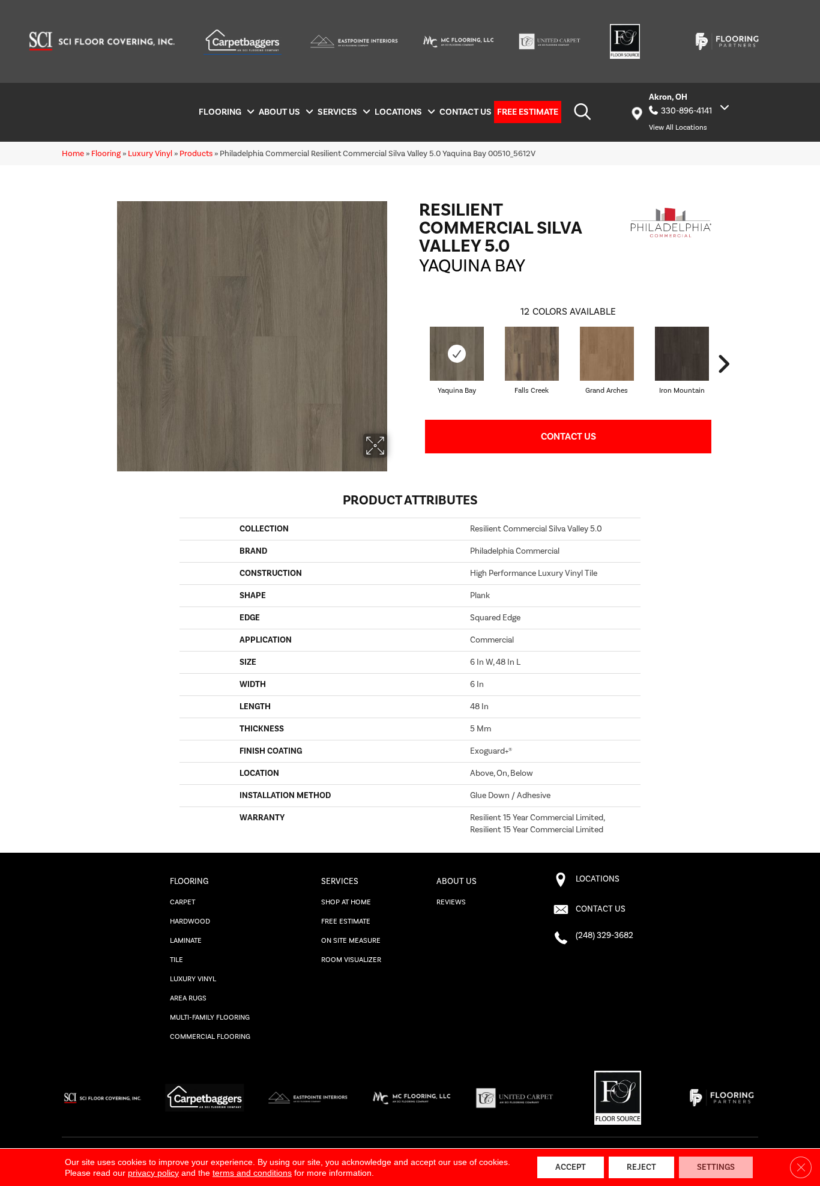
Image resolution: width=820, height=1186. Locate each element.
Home (73, 153)
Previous (413, 364)
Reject (641, 1167)
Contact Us (568, 437)
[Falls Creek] (532, 354)
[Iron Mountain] (682, 354)
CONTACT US (601, 909)
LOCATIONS (598, 879)
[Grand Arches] (607, 354)
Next (723, 364)
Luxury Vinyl (150, 153)
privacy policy (153, 1173)
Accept (570, 1167)
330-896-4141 (686, 111)
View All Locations (678, 127)
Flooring (106, 153)
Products (196, 153)
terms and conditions (252, 1173)
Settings (716, 1167)
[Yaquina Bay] (457, 354)
